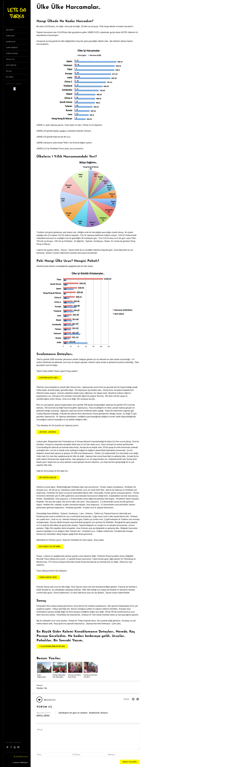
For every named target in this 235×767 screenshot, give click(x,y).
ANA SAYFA (10, 30)
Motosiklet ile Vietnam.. (50, 547)
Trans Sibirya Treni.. (48, 577)
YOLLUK (9, 71)
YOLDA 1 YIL (10, 59)
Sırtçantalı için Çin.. (48, 477)
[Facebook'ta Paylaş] (138, 699)
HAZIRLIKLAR (10, 42)
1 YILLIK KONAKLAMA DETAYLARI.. (52, 646)
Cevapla (135, 713)
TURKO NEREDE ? (12, 47)
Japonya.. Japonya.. (48, 432)
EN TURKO (9, 77)
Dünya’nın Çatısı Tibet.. (49, 378)
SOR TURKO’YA (11, 65)
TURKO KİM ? (10, 36)
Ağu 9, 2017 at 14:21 (43, 713)
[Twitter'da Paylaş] (133, 699)
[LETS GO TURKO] (17, 19)
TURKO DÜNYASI (12, 53)
